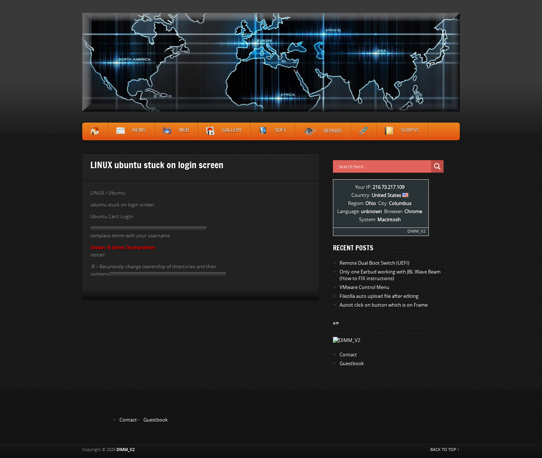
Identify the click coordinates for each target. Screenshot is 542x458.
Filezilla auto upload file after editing (379, 296)
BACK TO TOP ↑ (445, 449)
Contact (348, 354)
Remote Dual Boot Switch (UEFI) (374, 263)
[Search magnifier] (437, 166)
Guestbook (352, 363)
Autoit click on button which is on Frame (384, 305)
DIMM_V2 (416, 231)
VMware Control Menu (364, 287)
